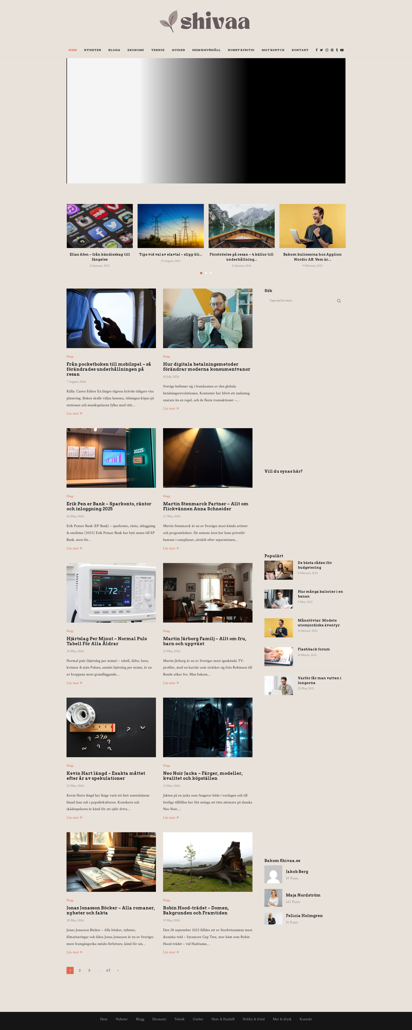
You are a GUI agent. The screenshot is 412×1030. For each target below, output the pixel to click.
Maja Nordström (271, 134)
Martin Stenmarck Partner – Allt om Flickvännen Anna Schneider (205, 506)
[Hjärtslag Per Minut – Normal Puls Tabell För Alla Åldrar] (111, 593)
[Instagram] (326, 50)
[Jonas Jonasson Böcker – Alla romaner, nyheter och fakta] (111, 862)
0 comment (315, 134)
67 (108, 970)
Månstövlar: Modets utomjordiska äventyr (319, 623)
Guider (178, 50)
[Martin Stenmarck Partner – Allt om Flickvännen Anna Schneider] (207, 458)
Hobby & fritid (241, 50)
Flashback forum (314, 649)
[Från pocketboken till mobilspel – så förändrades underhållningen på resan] (111, 318)
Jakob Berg (297, 871)
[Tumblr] (337, 50)
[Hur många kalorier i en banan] (278, 599)
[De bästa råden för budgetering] (278, 570)
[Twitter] (321, 50)
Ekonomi (135, 50)
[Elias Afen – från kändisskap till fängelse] (100, 226)
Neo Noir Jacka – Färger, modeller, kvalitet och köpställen (203, 776)
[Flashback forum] (278, 656)
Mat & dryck (273, 50)
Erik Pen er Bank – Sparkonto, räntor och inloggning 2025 (290, 118)
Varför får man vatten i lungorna (319, 680)
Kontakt (300, 50)
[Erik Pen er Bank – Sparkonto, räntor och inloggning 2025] (111, 458)
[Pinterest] (332, 50)
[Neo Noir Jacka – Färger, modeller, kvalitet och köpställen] (207, 727)
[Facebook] (317, 50)
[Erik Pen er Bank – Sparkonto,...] (206, 120)
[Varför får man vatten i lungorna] (278, 685)
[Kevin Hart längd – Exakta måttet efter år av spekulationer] (111, 727)
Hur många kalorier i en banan (320, 594)
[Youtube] (342, 50)
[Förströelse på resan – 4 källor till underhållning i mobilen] (242, 226)
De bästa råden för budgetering (315, 565)
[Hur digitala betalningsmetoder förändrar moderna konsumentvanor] (207, 318)
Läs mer (73, 413)
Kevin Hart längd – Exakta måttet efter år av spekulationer (106, 776)
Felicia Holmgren (304, 915)
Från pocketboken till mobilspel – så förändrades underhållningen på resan (109, 369)
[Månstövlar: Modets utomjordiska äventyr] (278, 627)
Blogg (114, 50)
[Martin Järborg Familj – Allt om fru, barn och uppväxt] (207, 593)
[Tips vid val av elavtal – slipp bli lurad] (171, 226)
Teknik (158, 50)
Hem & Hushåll (206, 50)
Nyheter (92, 50)
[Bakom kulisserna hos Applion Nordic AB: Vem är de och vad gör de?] (312, 226)
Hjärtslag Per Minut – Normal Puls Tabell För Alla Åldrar (107, 641)
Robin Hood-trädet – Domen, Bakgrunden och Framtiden (196, 910)
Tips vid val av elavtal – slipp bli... (170, 254)
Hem (72, 50)
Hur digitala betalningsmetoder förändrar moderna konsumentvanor (206, 367)
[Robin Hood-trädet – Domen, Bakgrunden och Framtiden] (207, 862)
